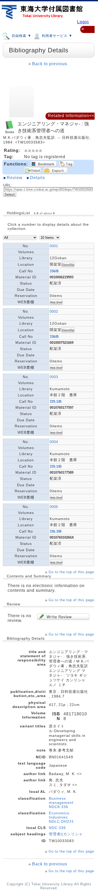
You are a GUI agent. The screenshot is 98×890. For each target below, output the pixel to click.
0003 (54, 377)
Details (37, 177)
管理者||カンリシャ (66, 834)
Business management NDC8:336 (61, 802)
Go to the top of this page (71, 572)
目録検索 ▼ (20, 36)
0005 (54, 507)
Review (14, 177)
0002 (54, 311)
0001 (54, 246)
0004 (54, 442)
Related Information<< (71, 115)
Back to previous (49, 64)
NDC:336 (57, 828)
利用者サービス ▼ (56, 36)
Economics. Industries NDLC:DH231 (61, 817)
